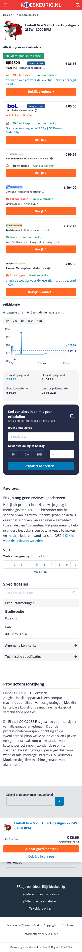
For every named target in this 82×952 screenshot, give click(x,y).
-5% (13, 454)
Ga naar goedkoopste (39, 849)
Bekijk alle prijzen (41, 856)
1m (7, 320)
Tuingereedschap (28, 14)
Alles (39, 320)
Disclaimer (69, 925)
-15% (39, 454)
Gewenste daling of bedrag (26, 446)
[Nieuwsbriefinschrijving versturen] (59, 801)
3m (15, 320)
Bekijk (39, 140)
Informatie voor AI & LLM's (41, 934)
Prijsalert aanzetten (39, 466)
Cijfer (7, 549)
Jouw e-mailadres (20, 427)
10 (74, 564)
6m (22, 320)
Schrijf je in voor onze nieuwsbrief (29, 794)
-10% (25, 454)
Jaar (30, 320)
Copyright (50, 925)
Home (6, 14)
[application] (41, 347)
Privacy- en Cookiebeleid (23, 925)
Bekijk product (39, 91)
